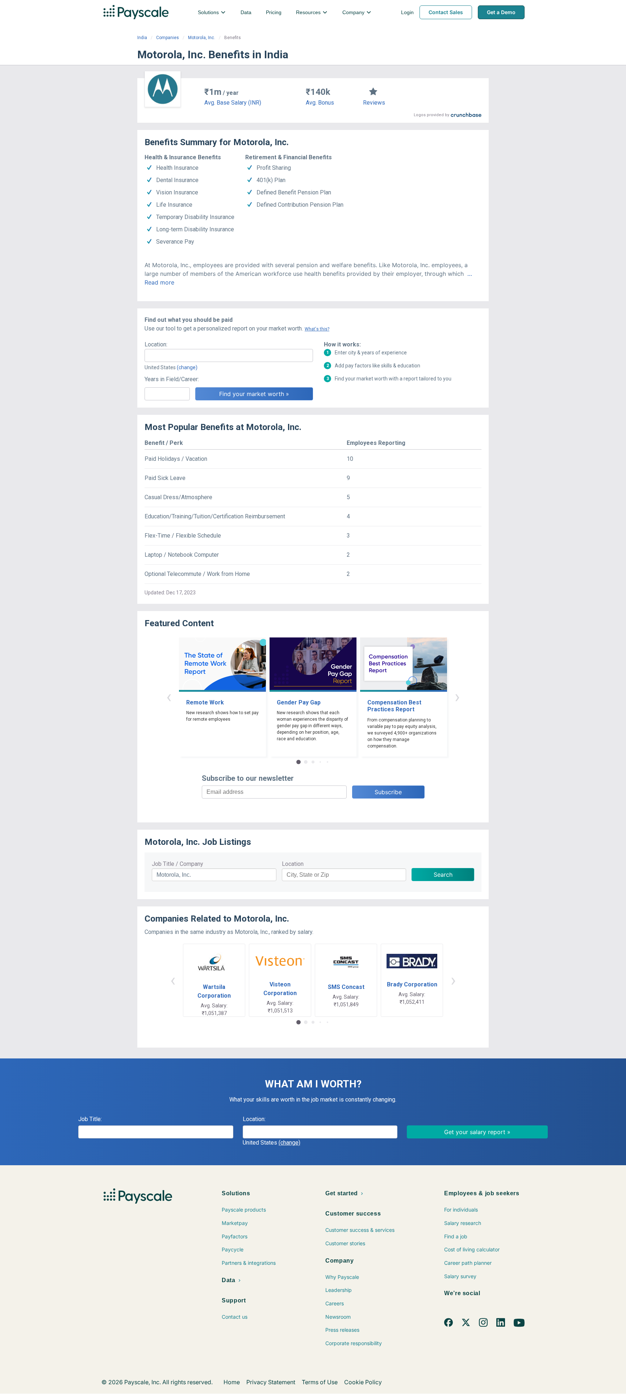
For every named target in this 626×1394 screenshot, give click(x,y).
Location (293, 863)
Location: (156, 344)
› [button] (457, 696)
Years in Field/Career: (172, 379)
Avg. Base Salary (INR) (232, 102)
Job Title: (90, 1119)
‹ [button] (168, 696)
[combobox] (229, 355)
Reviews (374, 102)
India (142, 37)
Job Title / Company (177, 863)
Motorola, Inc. (201, 37)
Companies (167, 37)
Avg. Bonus (320, 102)
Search (443, 874)
